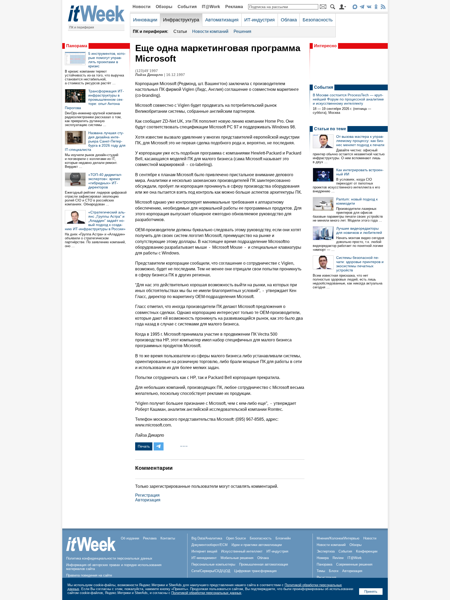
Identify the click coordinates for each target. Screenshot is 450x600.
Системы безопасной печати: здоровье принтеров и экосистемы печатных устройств (360, 264)
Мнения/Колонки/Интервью (338, 538)
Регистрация (147, 495)
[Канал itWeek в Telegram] (361, 7)
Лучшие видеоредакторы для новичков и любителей (359, 230)
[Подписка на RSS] (382, 7)
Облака (289, 19)
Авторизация (147, 500)
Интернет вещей (204, 551)
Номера (323, 558)
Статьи (180, 31)
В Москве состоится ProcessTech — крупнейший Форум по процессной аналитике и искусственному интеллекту (348, 99)
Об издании (130, 538)
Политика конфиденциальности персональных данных (109, 558)
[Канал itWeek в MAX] (354, 7)
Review (338, 558)
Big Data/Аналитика (206, 538)
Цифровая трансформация (255, 571)
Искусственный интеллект (241, 551)
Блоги (333, 571)
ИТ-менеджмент (204, 558)
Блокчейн (283, 538)
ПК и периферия (81, 27)
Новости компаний (210, 31)
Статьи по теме (330, 129)
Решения (242, 31)
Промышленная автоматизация (263, 564)
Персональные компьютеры (213, 564)
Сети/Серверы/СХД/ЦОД (210, 571)
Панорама (76, 46)
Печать (144, 446)
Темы (321, 571)
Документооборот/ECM (209, 545)
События (187, 6)
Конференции (366, 551)
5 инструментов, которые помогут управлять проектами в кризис (107, 59)
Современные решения (354, 564)
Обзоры (164, 6)
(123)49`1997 (146, 71)
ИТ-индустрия (259, 19)
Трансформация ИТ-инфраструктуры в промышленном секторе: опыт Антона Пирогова (94, 99)
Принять (370, 591)
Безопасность (318, 19)
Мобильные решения (237, 558)
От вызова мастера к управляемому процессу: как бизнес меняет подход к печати (360, 140)
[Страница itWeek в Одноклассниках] (375, 7)
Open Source (236, 538)
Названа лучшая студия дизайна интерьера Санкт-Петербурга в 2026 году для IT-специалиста (95, 141)
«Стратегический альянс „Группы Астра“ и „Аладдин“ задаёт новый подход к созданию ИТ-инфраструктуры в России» (95, 220)
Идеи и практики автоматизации (257, 545)
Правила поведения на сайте (89, 575)
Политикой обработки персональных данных (206, 593)
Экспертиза (326, 551)
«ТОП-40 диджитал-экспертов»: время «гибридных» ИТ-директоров (105, 181)
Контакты (167, 538)
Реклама (234, 6)
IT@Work (211, 6)
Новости (142, 6)
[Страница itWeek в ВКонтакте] (368, 7)
